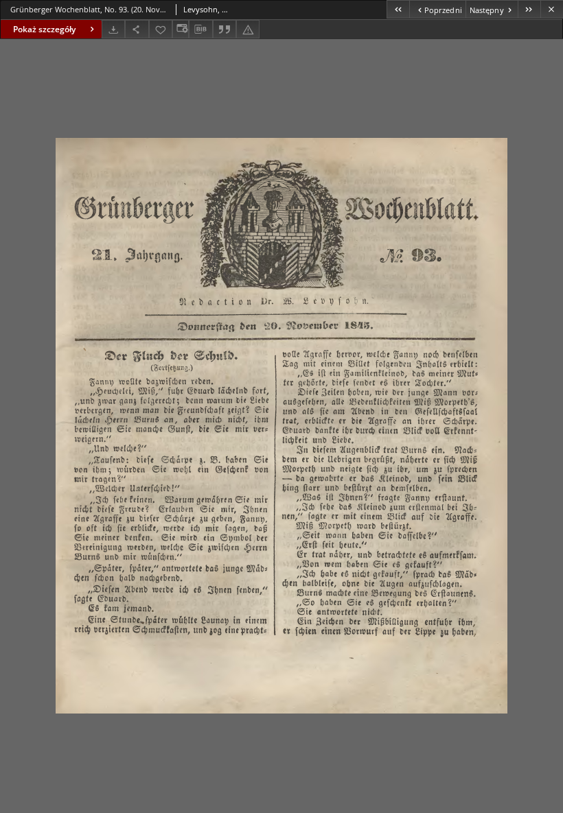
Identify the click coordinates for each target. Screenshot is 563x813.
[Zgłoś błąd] (248, 29)
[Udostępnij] (136, 29)
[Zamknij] (551, 9)
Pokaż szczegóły (44, 29)
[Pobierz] (113, 29)
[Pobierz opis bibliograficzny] (200, 29)
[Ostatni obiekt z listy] (529, 9)
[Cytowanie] (224, 29)
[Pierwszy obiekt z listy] (398, 9)
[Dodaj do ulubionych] (160, 29)
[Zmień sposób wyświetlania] (180, 29)
